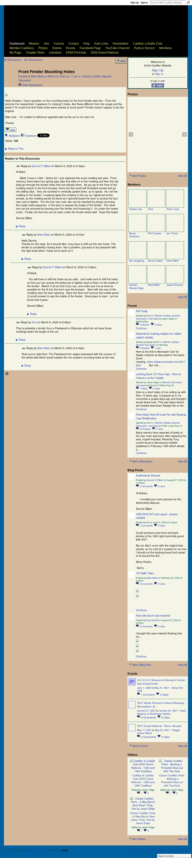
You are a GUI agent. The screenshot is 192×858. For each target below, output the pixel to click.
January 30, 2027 (168, 710)
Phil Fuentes (154, 233)
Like (12, 130)
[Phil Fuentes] (156, 223)
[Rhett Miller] (156, 274)
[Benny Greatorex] (137, 223)
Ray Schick (152, 620)
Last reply (153, 318)
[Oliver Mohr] (175, 250)
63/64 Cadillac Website (23, 17)
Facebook (30, 135)
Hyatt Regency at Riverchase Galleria (161, 712)
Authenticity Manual (148, 475)
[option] (158, 134)
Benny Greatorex (134, 235)
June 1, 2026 (144, 687)
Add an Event (140, 746)
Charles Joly (135, 209)
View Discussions (32, 85)
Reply (21, 226)
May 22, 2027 (162, 730)
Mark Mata (37, 76)
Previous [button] (131, 134)
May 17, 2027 (144, 730)
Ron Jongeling (136, 260)
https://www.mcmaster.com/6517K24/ (160, 363)
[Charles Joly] (137, 199)
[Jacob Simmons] (175, 274)
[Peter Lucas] (175, 199)
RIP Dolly (142, 311)
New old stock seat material (153, 615)
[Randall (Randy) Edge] (137, 274)
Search (188, 2)
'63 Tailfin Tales (145, 573)
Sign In (144, 2)
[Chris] (156, 199)
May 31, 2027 (161, 687)
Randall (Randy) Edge (136, 286)
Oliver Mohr (172, 260)
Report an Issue (154, 850)
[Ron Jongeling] (137, 250)
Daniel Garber (155, 260)
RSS (7, 374)
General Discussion (172, 382)
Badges (137, 850)
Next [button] (184, 134)
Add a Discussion (142, 461)
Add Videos (139, 839)
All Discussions (13, 59)
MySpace (14, 135)
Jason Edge (148, 790)
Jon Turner (172, 233)
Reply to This (14, 148)
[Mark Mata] (10, 79)
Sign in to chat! (165, 856)
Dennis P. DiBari (41, 166)
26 (145, 428)
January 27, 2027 (146, 710)
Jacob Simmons (174, 285)
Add (122, 61)
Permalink (18, 166)
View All (182, 176)
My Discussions (33, 59)
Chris (150, 209)
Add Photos (139, 176)
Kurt (34, 322)
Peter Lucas (172, 209)
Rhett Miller (154, 285)
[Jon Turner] (175, 223)
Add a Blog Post (141, 665)
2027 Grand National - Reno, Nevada (159, 725)
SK (148, 522)
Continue (141, 328)
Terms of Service (178, 850)
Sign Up (134, 2)
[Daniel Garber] (156, 250)
